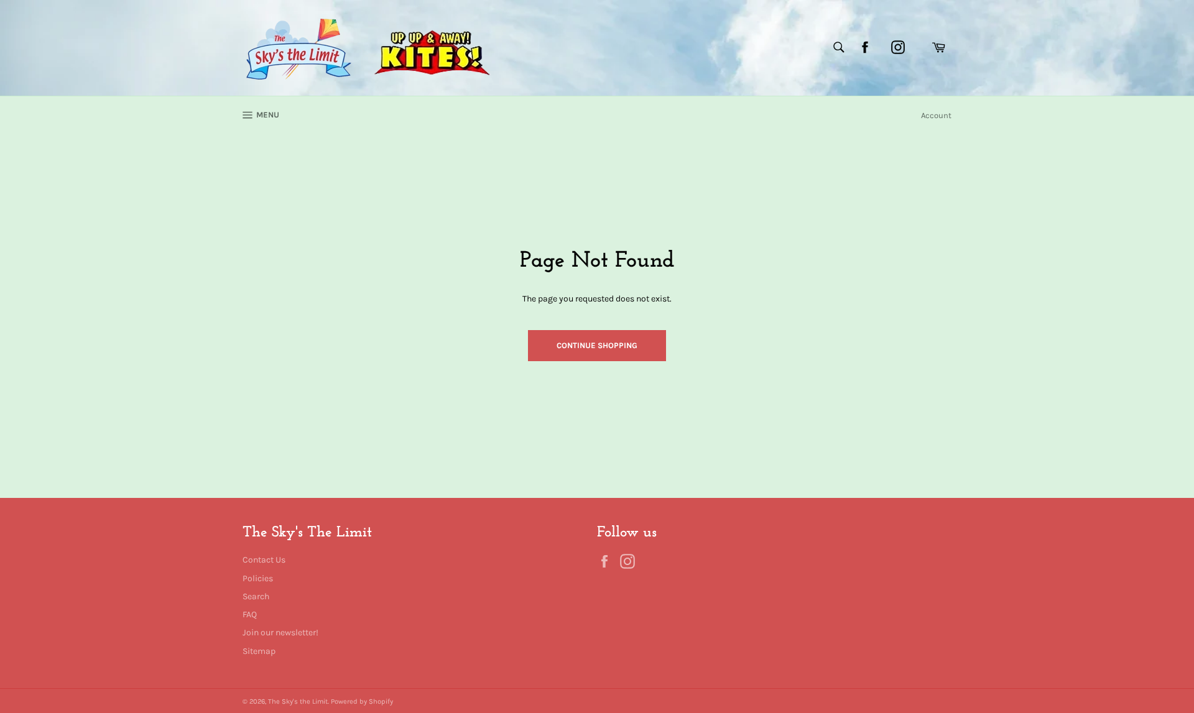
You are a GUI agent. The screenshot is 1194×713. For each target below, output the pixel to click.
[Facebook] (865, 47)
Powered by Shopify (362, 701)
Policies (258, 578)
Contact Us (264, 559)
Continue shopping (597, 345)
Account (936, 115)
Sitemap (259, 651)
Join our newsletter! (280, 632)
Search (256, 596)
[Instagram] (898, 47)
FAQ (250, 614)
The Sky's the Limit (298, 701)
